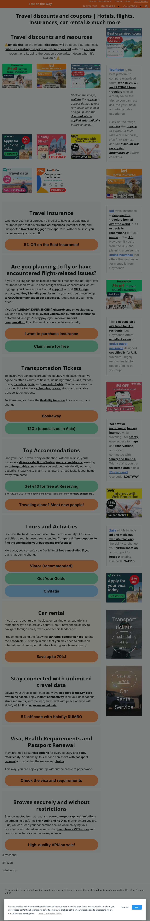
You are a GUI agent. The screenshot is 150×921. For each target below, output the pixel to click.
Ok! (136, 907)
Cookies (125, 907)
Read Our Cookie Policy (50, 913)
